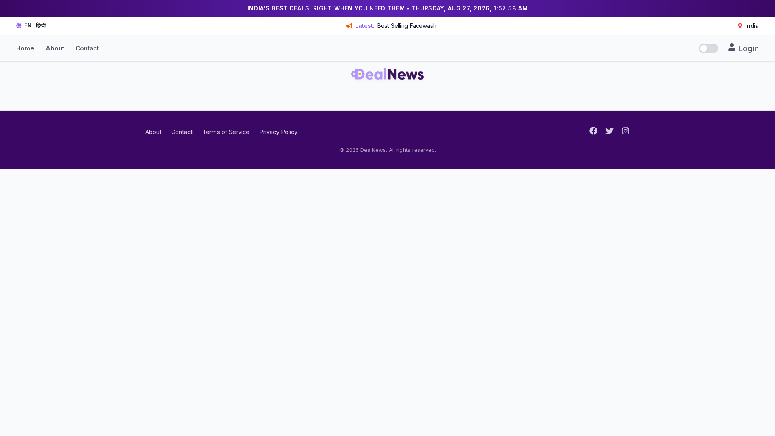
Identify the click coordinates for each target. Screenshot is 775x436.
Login (747, 48)
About (55, 48)
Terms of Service (225, 131)
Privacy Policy (278, 131)
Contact (87, 48)
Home (25, 48)
